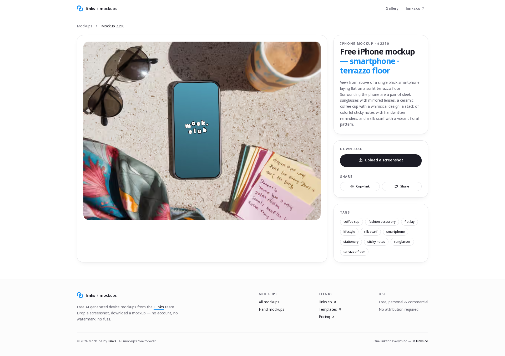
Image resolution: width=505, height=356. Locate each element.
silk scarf (370, 231)
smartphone (395, 231)
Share (404, 186)
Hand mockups (271, 309)
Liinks (159, 306)
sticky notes (376, 241)
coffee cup (352, 221)
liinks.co (413, 8)
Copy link (363, 186)
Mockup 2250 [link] (112, 25)
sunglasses (402, 241)
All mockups (269, 301)
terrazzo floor (354, 251)
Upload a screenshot (384, 159)
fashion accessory (382, 221)
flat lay (410, 221)
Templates (328, 309)
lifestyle (349, 231)
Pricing (324, 316)
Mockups (84, 25)
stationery (351, 241)
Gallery (392, 8)
